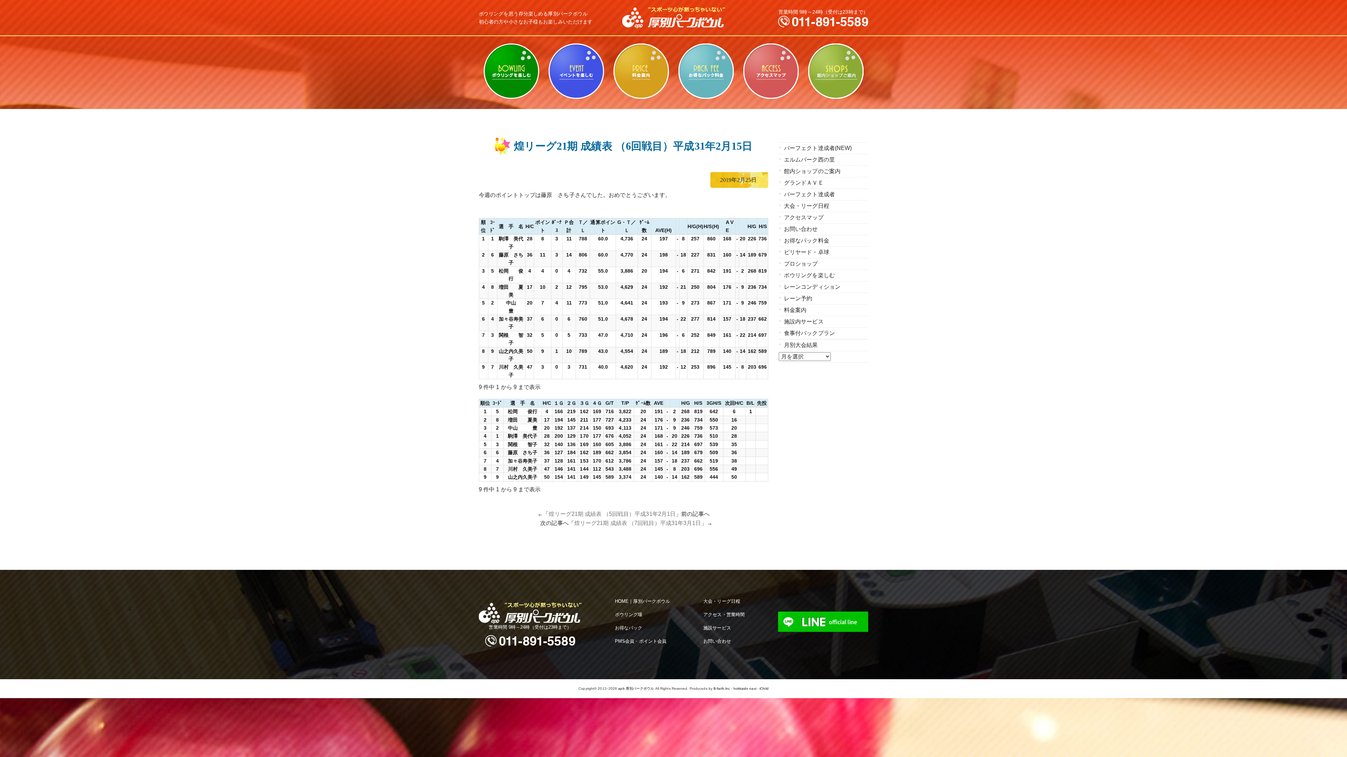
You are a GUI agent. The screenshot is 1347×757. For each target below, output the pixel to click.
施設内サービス (804, 322)
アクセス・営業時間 (724, 614)
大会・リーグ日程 (806, 206)
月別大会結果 (801, 345)
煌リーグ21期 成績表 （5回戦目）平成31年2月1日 (612, 514)
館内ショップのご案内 (835, 71)
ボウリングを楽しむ (511, 71)
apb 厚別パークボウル (636, 688)
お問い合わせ (801, 229)
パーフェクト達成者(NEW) (818, 148)
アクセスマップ (770, 71)
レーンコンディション (812, 287)
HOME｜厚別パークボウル (642, 601)
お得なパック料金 (706, 71)
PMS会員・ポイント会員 (640, 641)
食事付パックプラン (809, 333)
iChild (764, 688)
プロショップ (801, 264)
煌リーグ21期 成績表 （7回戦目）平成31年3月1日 (637, 523)
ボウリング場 (629, 614)
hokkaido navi (744, 688)
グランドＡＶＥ (804, 183)
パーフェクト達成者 (809, 194)
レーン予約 (798, 298)
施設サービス (717, 627)
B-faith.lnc (721, 688)
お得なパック (629, 627)
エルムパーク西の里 (809, 160)
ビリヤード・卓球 (576, 71)
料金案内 (641, 71)
